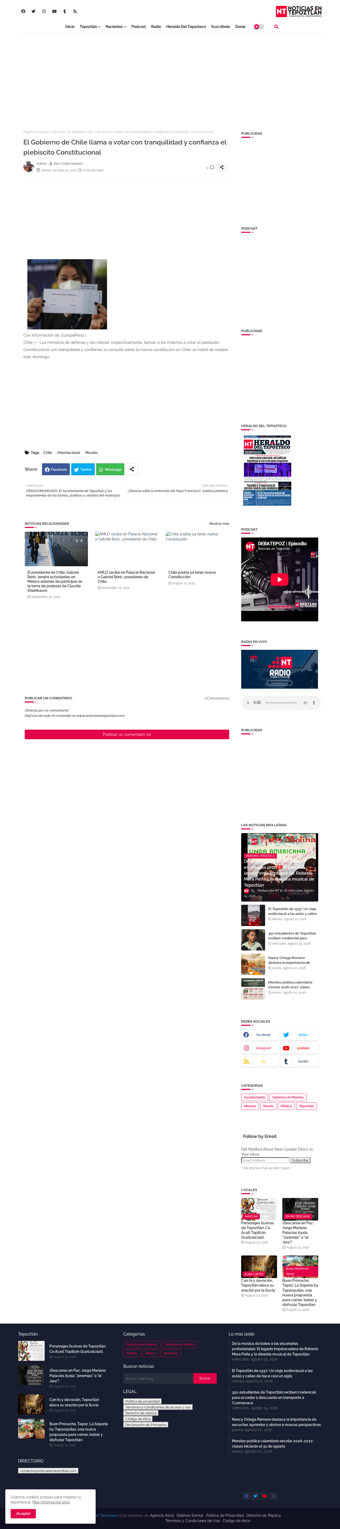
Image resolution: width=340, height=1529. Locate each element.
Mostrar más (219, 524)
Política (286, 1106)
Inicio (69, 26)
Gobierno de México (180, 1344)
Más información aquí (51, 1502)
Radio (156, 26)
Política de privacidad (142, 1401)
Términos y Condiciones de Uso (192, 1521)
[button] (276, 26)
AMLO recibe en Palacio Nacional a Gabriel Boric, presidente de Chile (126, 577)
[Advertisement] (170, 77)
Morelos (250, 1106)
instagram (263, 1048)
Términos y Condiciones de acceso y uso (158, 1407)
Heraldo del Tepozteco (186, 26)
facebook (263, 1035)
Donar (240, 26)
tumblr (303, 1061)
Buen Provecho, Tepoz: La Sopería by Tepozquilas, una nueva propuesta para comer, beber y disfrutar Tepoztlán (300, 1292)
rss (263, 1061)
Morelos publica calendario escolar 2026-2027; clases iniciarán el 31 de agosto (290, 987)
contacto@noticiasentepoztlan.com (48, 1471)
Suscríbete (220, 26)
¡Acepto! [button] (23, 1513)
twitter (303, 1035)
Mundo (58, 132)
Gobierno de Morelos (288, 1097)
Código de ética (138, 1419)
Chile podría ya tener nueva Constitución (192, 574)
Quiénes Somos (190, 1515)
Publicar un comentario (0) (127, 734)
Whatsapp (113, 470)
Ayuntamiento (254, 1097)
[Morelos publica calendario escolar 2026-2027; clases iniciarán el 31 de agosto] (253, 988)
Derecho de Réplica (263, 1515)
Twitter (86, 470)
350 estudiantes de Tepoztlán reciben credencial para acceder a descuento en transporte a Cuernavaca (292, 940)
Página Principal (36, 132)
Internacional (68, 453)
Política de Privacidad (225, 1515)
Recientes (114, 26)
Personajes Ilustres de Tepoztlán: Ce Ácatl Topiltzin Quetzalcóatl (257, 1230)
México (150, 1353)
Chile (47, 453)
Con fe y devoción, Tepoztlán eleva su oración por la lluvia (258, 1285)
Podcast (138, 26)
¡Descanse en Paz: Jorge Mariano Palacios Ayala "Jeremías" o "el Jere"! (297, 1233)
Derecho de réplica (140, 1413)
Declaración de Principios (145, 1425)
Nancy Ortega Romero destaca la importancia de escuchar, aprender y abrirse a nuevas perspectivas (292, 965)
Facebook (59, 470)
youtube (303, 1048)
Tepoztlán (88, 26)
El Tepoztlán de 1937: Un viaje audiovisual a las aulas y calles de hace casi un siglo (292, 913)
